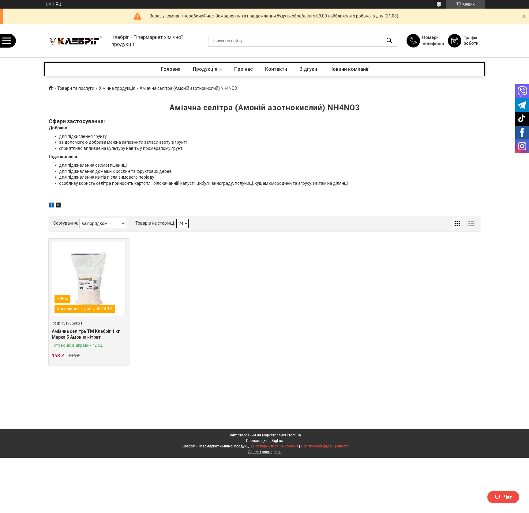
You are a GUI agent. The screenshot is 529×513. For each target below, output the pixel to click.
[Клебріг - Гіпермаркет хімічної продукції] (76, 40)
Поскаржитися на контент (275, 446)
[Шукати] (389, 40)
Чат (508, 497)
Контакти (276, 69)
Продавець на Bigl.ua (264, 441)
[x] (58, 205)
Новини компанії (348, 69)
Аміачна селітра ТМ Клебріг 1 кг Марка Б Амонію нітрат (86, 334)
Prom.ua (294, 435)
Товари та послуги (75, 88)
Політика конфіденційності (324, 446)
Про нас (243, 69)
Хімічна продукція (117, 88)
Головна (171, 69)
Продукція (205, 69)
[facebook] (51, 205)
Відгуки (308, 69)
